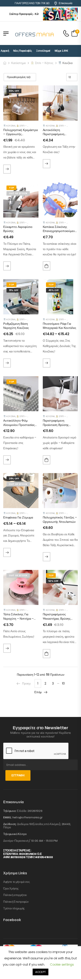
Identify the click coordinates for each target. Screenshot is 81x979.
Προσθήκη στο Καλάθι (46, 265)
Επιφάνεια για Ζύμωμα (18, 517)
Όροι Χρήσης (10, 888)
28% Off (14, 478)
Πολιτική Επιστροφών (16, 902)
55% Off (14, 91)
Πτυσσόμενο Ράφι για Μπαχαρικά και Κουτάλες (59, 326)
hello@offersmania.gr (27, 817)
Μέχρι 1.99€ (61, 50)
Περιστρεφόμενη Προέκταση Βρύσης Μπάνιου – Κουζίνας (56, 424)
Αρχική (5, 50)
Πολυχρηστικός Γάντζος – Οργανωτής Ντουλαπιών (60, 519)
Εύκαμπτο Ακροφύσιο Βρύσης (17, 229)
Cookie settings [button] (62, 964)
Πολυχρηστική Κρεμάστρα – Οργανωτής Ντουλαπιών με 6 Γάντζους (20, 136)
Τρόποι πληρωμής (14, 908)
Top (11, 187)
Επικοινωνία (65, 3)
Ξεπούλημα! (43, 50)
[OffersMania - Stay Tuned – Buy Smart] (34, 33)
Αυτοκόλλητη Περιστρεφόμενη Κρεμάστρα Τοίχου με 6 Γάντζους (59, 136)
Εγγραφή (17, 775)
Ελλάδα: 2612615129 (29, 811)
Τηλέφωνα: (9, 811)
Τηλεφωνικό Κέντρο (14, 834)
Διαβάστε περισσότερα (7, 265)
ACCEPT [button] (40, 972)
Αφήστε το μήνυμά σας (16, 882)
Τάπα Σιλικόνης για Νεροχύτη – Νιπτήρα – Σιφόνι (18, 618)
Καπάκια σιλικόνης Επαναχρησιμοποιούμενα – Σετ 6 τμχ (59, 231)
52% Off (53, 581)
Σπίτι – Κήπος (43, 63)
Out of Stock (18, 193)
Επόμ (38, 692)
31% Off (13, 290)
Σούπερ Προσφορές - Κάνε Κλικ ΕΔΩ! (26, 14)
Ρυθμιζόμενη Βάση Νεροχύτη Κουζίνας (16, 326)
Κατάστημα (18, 63)
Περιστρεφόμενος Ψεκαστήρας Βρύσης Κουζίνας (57, 618)
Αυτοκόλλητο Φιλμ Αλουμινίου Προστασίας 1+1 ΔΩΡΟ (19, 424)
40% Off (53, 290)
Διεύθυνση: (9, 824)
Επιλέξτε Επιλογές (7, 169)
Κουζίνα (10, 125)
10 (63, 683)
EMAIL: (7, 817)
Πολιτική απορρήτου (15, 895)
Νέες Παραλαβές (22, 50)
